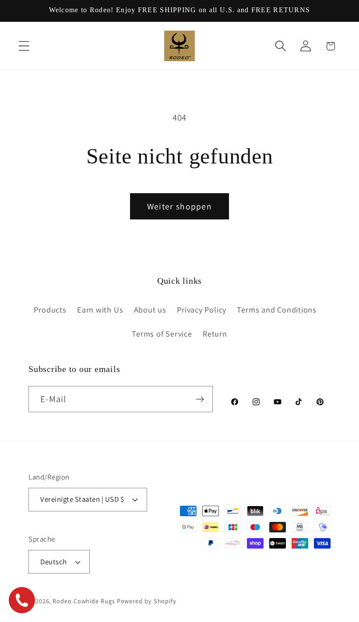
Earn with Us (100, 309)
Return (215, 333)
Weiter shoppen (179, 206)
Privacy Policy (201, 309)
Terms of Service (162, 333)
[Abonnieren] (199, 399)
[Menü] (23, 46)
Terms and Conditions (277, 309)
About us (150, 309)
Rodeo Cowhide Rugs (84, 601)
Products (50, 309)
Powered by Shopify (146, 601)
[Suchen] (280, 46)
